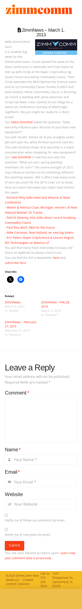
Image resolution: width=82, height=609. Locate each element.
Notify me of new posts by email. (28, 535)
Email (12, 472)
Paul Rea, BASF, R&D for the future (31, 227)
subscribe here (15, 263)
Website (14, 494)
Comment (17, 393)
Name (13, 449)
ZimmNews (13, 302)
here (56, 258)
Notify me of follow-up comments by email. (35, 520)
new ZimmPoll (21, 157)
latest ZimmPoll (22, 122)
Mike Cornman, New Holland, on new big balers (40, 233)
